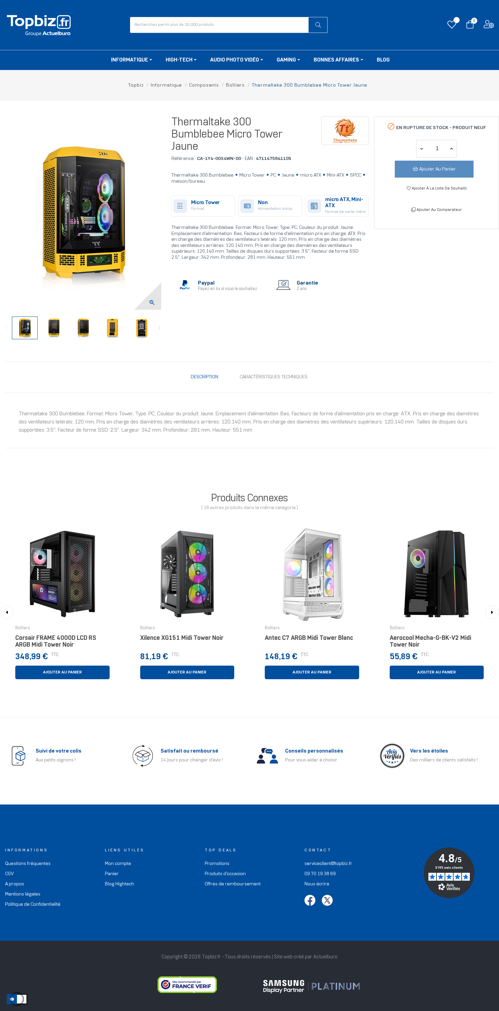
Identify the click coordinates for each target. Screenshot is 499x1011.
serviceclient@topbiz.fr (328, 864)
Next (159, 328)
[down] (451, 148)
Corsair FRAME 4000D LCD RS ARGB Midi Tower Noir (55, 641)
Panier (112, 874)
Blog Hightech (119, 884)
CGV (9, 874)
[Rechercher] (318, 25)
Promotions (217, 864)
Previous (6, 328)
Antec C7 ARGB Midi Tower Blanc (309, 638)
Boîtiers (22, 628)
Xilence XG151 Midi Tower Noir (181, 638)
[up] (422, 148)
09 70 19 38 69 (320, 874)
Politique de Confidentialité (32, 904)
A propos (14, 884)
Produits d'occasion (225, 874)
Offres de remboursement (233, 884)
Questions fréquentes (28, 864)
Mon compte (118, 864)
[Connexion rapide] (489, 26)
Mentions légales (22, 894)
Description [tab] (204, 377)
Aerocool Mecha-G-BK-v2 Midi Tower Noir (430, 641)
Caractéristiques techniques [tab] (274, 377)
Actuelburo (325, 957)
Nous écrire (316, 884)
